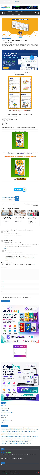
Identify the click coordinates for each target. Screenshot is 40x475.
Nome (2, 281)
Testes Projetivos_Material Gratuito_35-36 (8, 197)
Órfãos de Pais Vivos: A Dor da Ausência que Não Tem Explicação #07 (13, 434)
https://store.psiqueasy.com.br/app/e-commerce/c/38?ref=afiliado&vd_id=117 (20, 257)
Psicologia (2, 417)
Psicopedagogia (10, 11)
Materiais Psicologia (4, 410)
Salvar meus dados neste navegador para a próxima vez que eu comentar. (16, 297)
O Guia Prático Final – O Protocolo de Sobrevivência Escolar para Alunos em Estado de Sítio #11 (17, 427)
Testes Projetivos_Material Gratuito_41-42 (8, 199)
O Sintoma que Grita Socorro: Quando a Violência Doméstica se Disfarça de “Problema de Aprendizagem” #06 (19, 436)
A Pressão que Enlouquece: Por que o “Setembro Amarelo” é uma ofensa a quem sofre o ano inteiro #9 (18, 431)
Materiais (16, 11)
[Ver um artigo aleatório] (38, 13)
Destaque (2, 405)
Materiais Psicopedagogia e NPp (6, 412)
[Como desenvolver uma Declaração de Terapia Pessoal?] (7, 210)
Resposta (5, 238)
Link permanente (18, 233)
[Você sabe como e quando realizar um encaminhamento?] (20, 210)
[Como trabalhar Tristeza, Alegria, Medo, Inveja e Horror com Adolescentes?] (33, 210)
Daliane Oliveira (12, 42)
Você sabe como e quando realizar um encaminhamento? (20, 219)
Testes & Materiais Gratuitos (25, 11)
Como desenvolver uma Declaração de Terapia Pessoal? (6, 219)
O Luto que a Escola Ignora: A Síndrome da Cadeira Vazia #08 (11, 433)
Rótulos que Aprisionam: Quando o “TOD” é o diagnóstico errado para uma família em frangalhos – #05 (18, 438)
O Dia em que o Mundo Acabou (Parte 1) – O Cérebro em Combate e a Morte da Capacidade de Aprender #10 (19, 429)
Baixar (17, 197)
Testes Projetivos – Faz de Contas (8, 204)
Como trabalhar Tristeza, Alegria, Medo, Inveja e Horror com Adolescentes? (32, 220)
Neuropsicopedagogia (4, 413)
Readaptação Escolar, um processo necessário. (31, 204)
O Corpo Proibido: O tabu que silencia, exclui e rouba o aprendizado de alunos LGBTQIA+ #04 (16, 439)
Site (1, 291)
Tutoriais (18, 14)
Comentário (3, 267)
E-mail (2, 286)
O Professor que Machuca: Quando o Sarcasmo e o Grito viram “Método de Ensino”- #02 (16, 443)
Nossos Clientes (3, 415)
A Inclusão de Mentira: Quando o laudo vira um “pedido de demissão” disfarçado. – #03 (15, 441)
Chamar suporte (5, 465)
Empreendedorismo (10, 14)
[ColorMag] (2, 13)
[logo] (6, 450)
